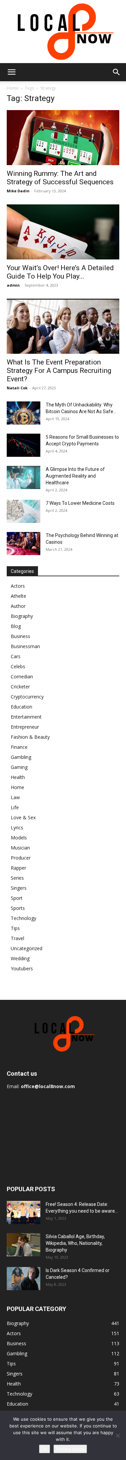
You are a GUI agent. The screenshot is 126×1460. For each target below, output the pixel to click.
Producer (21, 858)
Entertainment (26, 717)
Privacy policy (70, 1449)
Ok (44, 1449)
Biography (22, 616)
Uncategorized (26, 948)
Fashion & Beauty (30, 737)
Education (21, 706)
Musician (20, 847)
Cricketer (20, 686)
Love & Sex (23, 817)
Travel (17, 938)
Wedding (20, 958)
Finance (19, 747)
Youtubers (22, 968)
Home (12, 88)
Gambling (21, 757)
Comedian (22, 676)
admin (13, 285)
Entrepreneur (25, 727)
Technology (23, 918)
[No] (117, 1435)
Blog (16, 626)
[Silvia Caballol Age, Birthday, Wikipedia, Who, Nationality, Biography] (23, 1244)
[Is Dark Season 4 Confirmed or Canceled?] (23, 1278)
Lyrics (17, 827)
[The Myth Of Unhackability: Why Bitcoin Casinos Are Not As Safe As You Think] (23, 413)
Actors (18, 586)
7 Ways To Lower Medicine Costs (80, 503)
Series (17, 878)
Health (18, 777)
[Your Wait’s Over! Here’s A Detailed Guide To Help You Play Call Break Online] (63, 231)
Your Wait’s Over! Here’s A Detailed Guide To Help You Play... (60, 272)
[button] (11, 72)
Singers (19, 888)
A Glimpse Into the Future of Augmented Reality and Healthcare (75, 476)
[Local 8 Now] (63, 31)
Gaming (19, 767)
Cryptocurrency (27, 696)
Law (15, 797)
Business (20, 636)
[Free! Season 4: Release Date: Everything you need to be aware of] (23, 1212)
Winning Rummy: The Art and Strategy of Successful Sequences (60, 177)
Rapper (18, 868)
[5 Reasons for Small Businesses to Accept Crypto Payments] (23, 445)
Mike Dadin (18, 190)
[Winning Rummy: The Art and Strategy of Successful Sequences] (63, 137)
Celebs (18, 666)
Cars (15, 656)
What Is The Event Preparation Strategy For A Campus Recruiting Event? (59, 370)
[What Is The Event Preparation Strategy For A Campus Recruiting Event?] (63, 326)
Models (19, 837)
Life (15, 807)
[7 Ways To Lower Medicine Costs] (23, 511)
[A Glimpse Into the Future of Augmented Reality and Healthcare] (23, 477)
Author (18, 606)
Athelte (18, 596)
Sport (17, 898)
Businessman (25, 646)
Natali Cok (17, 387)
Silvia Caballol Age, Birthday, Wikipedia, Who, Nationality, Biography (75, 1243)
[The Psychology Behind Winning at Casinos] (23, 543)
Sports (18, 908)
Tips (15, 928)
